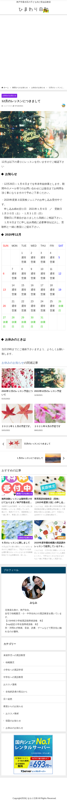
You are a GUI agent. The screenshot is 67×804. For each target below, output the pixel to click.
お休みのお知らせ (9, 95)
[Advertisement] (33, 51)
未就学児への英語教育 (14, 655)
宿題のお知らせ (13, 721)
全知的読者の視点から (16, 692)
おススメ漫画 (10, 684)
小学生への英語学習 (13, 670)
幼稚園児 (10, 662)
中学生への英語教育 (13, 677)
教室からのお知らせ (13, 706)
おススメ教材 (12, 713)
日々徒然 (7, 699)
